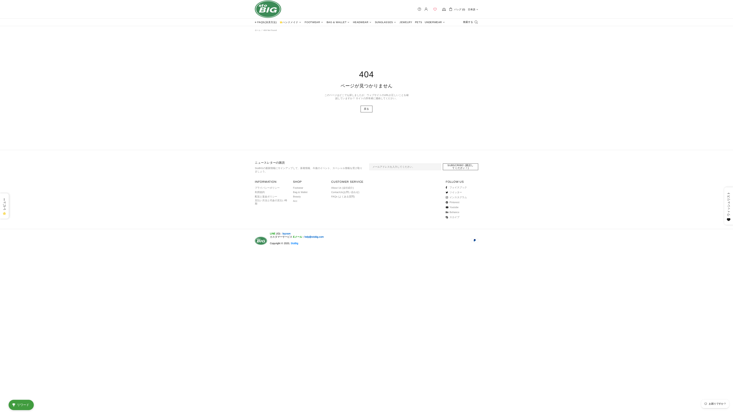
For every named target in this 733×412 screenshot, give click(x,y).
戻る (366, 108)
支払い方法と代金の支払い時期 (271, 202)
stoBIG (268, 9)
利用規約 (260, 192)
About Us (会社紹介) (342, 187)
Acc (295, 201)
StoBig (294, 243)
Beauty (297, 196)
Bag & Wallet (300, 192)
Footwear (298, 187)
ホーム (258, 30)
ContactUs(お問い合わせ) (345, 192)
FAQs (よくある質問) (343, 196)
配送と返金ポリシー (266, 196)
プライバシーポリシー (267, 187)
